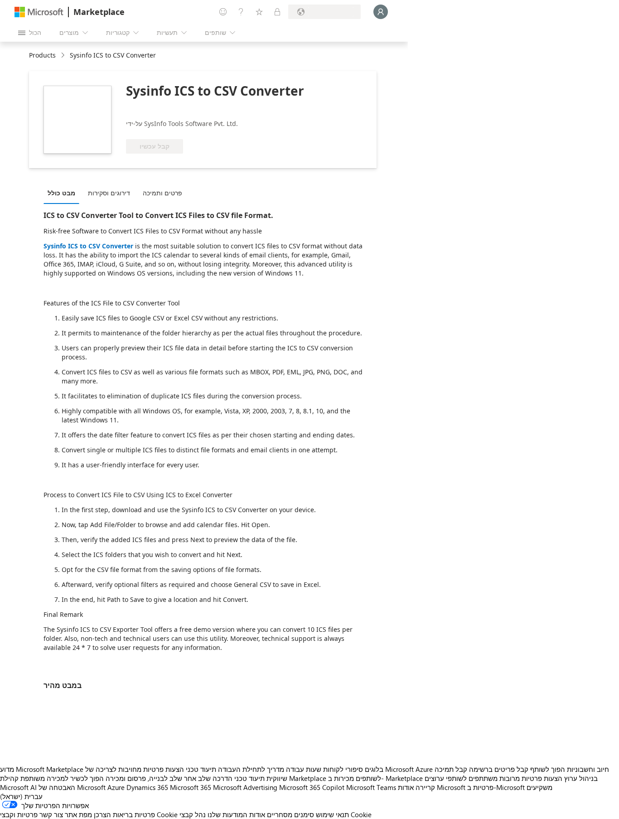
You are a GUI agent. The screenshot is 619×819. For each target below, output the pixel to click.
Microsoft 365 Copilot (311, 787)
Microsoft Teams (371, 787)
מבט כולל (61, 193)
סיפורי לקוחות (343, 769)
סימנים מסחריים (290, 814)
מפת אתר (78, 814)
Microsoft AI (18, 787)
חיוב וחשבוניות (588, 769)
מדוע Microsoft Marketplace (41, 769)
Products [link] (42, 55)
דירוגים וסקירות (109, 193)
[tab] (64, 193)
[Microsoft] (39, 12)
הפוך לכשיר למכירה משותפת (62, 778)
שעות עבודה (303, 769)
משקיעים (539, 787)
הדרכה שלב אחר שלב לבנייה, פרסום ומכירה (169, 778)
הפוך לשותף (547, 769)
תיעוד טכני (201, 769)
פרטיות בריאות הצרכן (124, 814)
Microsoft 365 (190, 787)
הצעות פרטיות (163, 769)
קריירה (425, 787)
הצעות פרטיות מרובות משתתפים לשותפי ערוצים (493, 778)
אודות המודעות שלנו (236, 814)
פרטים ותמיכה (162, 193)
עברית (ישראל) (21, 796)
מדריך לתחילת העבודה (251, 769)
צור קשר (51, 814)
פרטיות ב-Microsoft (496, 787)
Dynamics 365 (147, 787)
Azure (116, 787)
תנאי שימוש (332, 814)
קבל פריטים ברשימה (498, 769)
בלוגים (374, 769)
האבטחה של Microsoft (72, 787)
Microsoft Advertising (245, 787)
